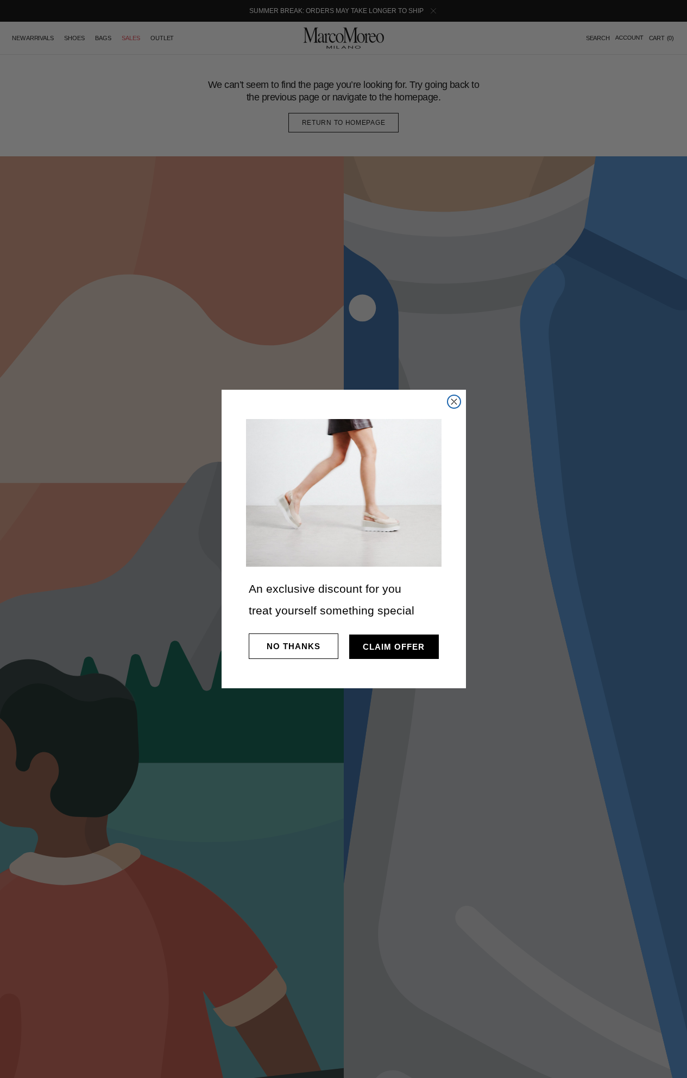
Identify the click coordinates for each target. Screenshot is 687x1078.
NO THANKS (293, 646)
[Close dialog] (454, 401)
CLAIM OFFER (394, 646)
